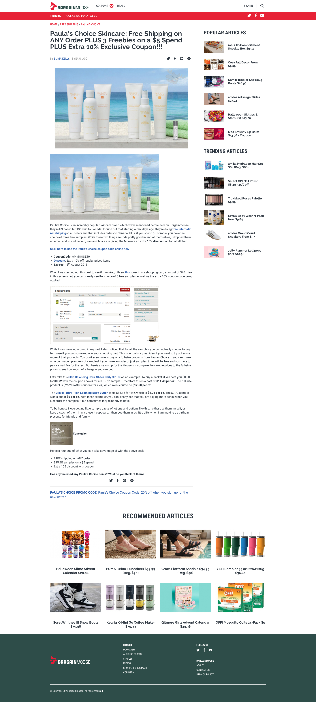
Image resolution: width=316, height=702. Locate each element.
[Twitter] (168, 58)
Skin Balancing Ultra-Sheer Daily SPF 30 (94, 377)
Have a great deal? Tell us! (81, 15)
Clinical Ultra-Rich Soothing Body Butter (82, 393)
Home (53, 24)
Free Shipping (69, 24)
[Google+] (189, 58)
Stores (127, 645)
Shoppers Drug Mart (135, 667)
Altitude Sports (132, 654)
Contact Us (203, 669)
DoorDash (129, 649)
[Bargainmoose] (69, 6)
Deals (121, 5)
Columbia (129, 672)
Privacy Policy (205, 674)
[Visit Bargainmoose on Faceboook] (256, 16)
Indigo (127, 663)
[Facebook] (175, 58)
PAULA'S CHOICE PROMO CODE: (74, 492)
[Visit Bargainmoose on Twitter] (249, 16)
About (200, 665)
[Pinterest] (181, 58)
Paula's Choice (90, 24)
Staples (127, 658)
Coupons (102, 5)
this (127, 272)
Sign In (248, 5)
